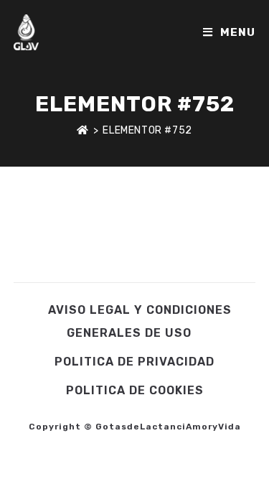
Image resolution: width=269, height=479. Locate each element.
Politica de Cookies (135, 390)
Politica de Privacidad (134, 361)
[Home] (83, 130)
